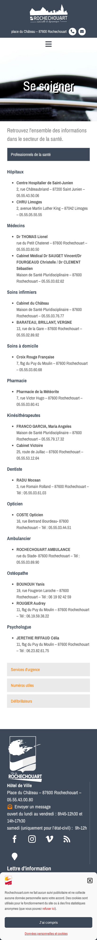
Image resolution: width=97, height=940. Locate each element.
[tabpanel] (48, 413)
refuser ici (48, 908)
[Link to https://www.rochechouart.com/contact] (82, 31)
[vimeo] (49, 839)
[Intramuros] (14, 856)
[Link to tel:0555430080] (72, 31)
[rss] (66, 839)
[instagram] (32, 839)
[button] (90, 880)
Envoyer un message (33, 806)
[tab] (48, 154)
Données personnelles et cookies (46, 933)
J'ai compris (48, 922)
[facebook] (14, 839)
